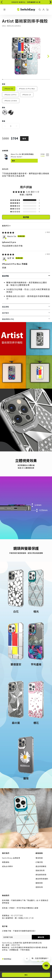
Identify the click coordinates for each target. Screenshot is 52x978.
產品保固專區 (41, 866)
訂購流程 (39, 862)
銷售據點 (5, 862)
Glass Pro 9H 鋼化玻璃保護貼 (22, 154)
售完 (26, 975)
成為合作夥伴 (7, 866)
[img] (8, 232)
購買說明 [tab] (5, 169)
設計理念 (5, 313)
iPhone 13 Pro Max (27, 88)
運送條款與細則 (42, 878)
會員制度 (39, 858)
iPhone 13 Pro (10, 94)
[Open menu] (4, 9)
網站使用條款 (41, 874)
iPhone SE (8, 88)
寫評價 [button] (26, 217)
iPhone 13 (26, 94)
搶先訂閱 (41, 937)
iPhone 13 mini (10, 100)
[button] (15, 200)
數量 (3, 121)
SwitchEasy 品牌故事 (11, 858)
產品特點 (5, 276)
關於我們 (5, 853)
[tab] (17, 846)
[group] (26, 2)
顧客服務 (39, 853)
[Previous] (7, 818)
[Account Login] (43, 9)
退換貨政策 (40, 870)
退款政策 (39, 887)
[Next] (49, 1)
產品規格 (5, 307)
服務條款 (39, 883)
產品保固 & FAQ (8, 319)
